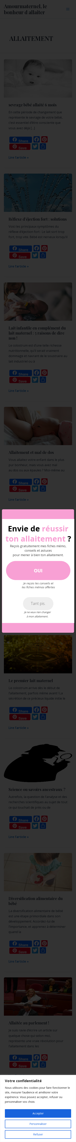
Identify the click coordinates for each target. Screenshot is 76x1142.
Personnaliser (38, 1124)
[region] (38, 1108)
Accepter (38, 1113)
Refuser (38, 1134)
